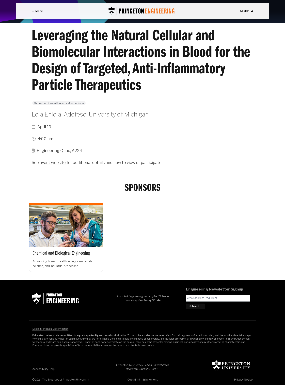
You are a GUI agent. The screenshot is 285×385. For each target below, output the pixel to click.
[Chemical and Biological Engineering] (66, 234)
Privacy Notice (243, 379)
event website (53, 162)
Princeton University (231, 365)
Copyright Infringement (142, 379)
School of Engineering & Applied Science (55, 298)
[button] (37, 11)
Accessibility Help (43, 369)
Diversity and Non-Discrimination (50, 328)
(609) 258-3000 (149, 369)
